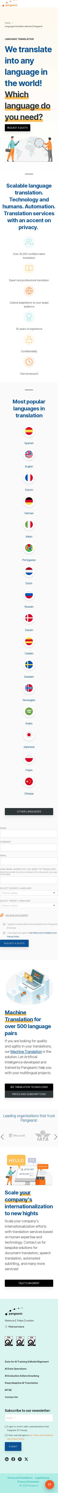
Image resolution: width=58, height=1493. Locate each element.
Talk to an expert (29, 1283)
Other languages (29, 811)
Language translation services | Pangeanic (24, 26)
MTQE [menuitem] (8, 1390)
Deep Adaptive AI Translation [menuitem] (21, 1383)
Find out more (16, 1326)
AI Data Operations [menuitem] (16, 1368)
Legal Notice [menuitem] (42, 1477)
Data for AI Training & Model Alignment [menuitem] (27, 1361)
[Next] (54, 1137)
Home (7, 23)
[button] (53, 2)
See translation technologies (29, 1087)
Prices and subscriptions (29, 1094)
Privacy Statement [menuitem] (28, 1481)
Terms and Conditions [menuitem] (20, 1477)
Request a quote (17, 127)
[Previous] (3, 1137)
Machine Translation (26, 1051)
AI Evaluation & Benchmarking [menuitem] (22, 1375)
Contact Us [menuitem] (11, 1397)
